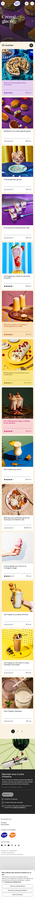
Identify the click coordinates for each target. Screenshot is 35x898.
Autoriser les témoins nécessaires (17, 890)
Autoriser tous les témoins (17, 886)
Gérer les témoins (17, 894)
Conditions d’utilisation (7, 852)
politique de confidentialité (13, 882)
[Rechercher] (32, 3)
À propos (4, 822)
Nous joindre (5, 824)
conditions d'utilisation (18, 807)
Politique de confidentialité (9, 850)
